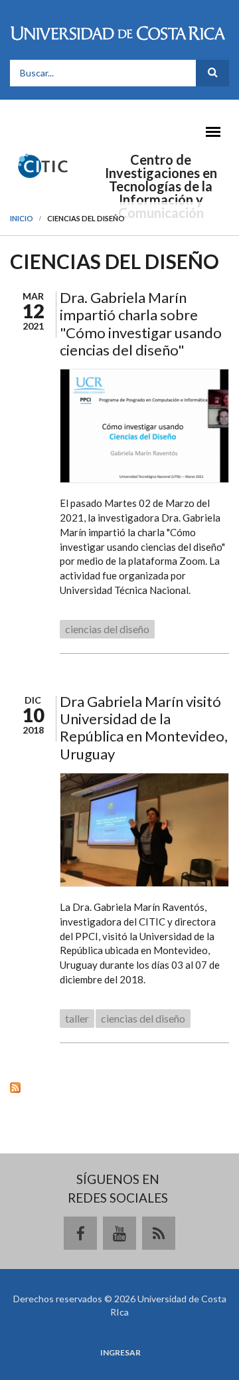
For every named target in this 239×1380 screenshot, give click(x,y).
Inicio (21, 218)
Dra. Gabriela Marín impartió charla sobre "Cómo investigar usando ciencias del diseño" (141, 323)
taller (77, 1018)
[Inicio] (42, 164)
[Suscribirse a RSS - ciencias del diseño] (119, 1087)
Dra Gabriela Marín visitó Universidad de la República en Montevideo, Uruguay (144, 727)
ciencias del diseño (107, 629)
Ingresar (120, 1353)
